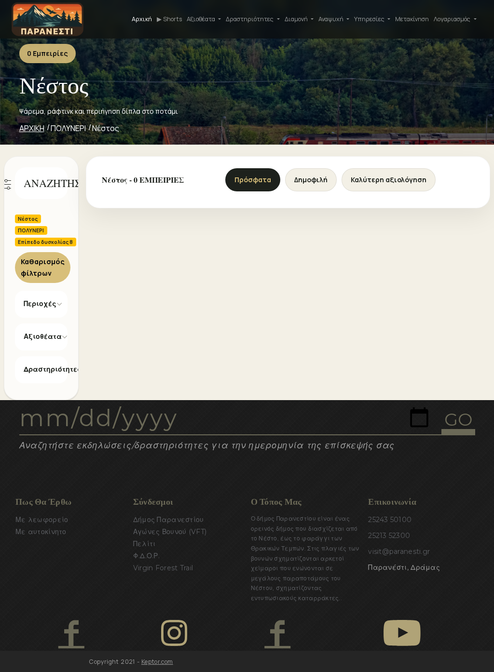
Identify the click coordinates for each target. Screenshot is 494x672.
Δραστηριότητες (46, 369)
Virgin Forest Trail (163, 568)
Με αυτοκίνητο (41, 531)
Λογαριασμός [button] (453, 19)
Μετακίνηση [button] (412, 19)
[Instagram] (174, 633)
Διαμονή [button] (297, 19)
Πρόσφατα (252, 179)
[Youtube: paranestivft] (402, 633)
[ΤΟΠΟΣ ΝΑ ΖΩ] (277, 633)
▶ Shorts (169, 19)
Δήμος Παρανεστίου (168, 519)
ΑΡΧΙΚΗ (31, 128)
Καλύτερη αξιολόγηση (388, 179)
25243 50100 (390, 519)
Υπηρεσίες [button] (370, 19)
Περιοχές (40, 303)
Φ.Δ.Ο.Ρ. (146, 555)
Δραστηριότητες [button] (250, 19)
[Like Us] (71, 633)
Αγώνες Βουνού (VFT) (169, 531)
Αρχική (142, 19)
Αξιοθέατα (43, 336)
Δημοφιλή (311, 179)
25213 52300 (389, 535)
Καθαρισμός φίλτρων (43, 267)
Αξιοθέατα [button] (202, 19)
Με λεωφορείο (41, 519)
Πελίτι (144, 543)
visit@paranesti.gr (399, 551)
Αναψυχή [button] (331, 19)
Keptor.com (157, 662)
